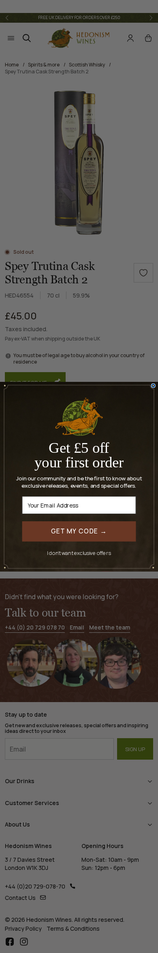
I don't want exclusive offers (79, 552)
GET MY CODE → (79, 531)
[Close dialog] (153, 385)
